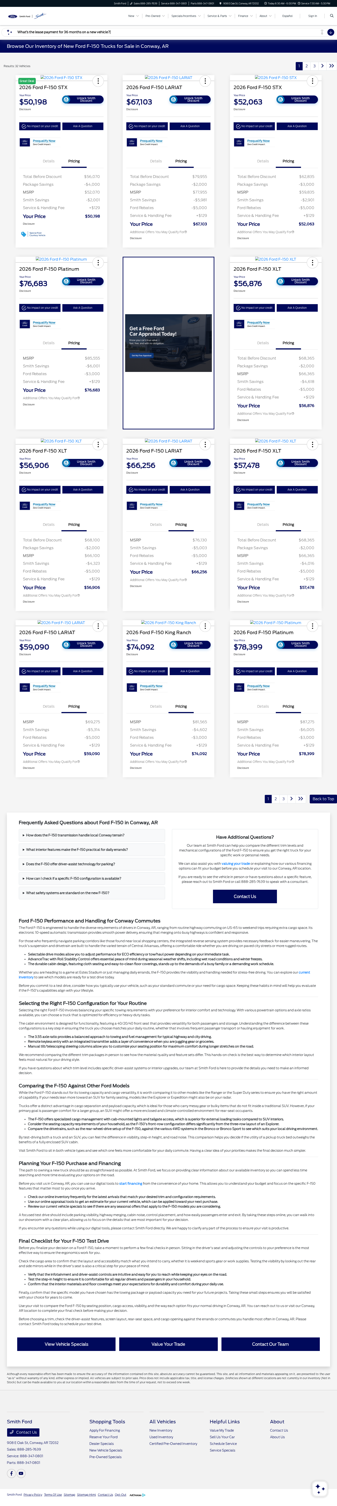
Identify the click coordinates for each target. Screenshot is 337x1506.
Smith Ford (14, 1494)
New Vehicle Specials (105, 1450)
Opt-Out (120, 1494)
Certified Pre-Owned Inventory (173, 1444)
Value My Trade (222, 1430)
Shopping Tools (107, 1421)
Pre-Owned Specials (105, 1457)
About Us (277, 1437)
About (277, 1421)
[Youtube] (21, 1473)
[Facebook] (11, 1473)
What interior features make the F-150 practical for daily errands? (77, 849)
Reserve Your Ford (103, 1437)
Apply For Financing (104, 1430)
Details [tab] (49, 161)
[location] (220, 3)
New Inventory (160, 1430)
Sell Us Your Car (222, 1437)
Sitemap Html (86, 1494)
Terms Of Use (53, 1494)
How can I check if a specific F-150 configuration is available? (73, 878)
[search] (332, 16)
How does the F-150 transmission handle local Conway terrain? (75, 835)
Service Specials (222, 1450)
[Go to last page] (331, 66)
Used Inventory (161, 1437)
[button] (40, 126)
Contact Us (26, 1432)
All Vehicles (162, 1421)
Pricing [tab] (74, 161)
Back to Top (323, 799)
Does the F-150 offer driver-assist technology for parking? (70, 864)
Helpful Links (225, 1421)
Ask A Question (82, 126)
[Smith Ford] (27, 16)
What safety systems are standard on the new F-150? (67, 893)
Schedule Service (223, 1444)
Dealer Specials (101, 1444)
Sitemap (69, 1494)
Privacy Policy (33, 1494)
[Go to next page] (322, 66)
